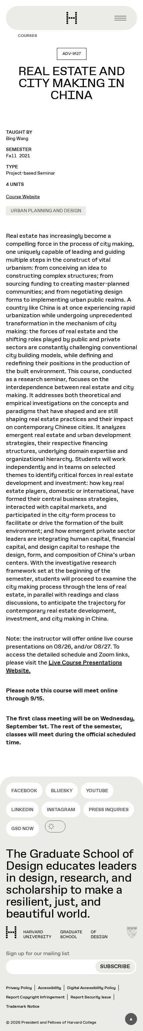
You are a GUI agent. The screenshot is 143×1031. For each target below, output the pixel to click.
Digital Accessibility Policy (91, 988)
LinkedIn (22, 810)
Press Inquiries (109, 810)
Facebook (24, 791)
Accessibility (49, 988)
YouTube (97, 791)
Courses (27, 36)
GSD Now (22, 829)
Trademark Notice (23, 1007)
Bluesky (61, 791)
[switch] (55, 826)
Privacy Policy (19, 988)
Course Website (23, 197)
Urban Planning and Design (46, 211)
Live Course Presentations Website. (64, 667)
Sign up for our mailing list (38, 954)
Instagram (61, 810)
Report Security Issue (91, 997)
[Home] (56, 932)
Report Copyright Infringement (35, 997)
